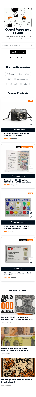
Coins (10, 79)
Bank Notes (24, 74)
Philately (10, 74)
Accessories (22, 79)
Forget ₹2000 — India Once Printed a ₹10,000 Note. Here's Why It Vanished (16, 319)
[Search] (32, 45)
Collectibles (13, 84)
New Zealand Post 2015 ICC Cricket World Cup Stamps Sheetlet (16, 228)
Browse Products (18, 58)
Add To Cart (19, 129)
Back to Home (18, 52)
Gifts (25, 84)
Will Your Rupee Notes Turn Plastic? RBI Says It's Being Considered (14, 351)
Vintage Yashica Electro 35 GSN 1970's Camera (16, 134)
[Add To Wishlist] (31, 124)
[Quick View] (31, 120)
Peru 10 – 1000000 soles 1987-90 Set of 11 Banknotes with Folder (17, 182)
